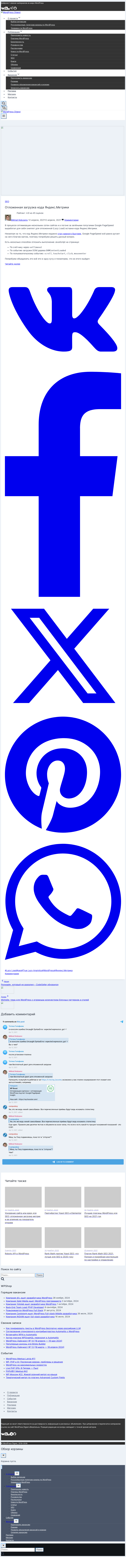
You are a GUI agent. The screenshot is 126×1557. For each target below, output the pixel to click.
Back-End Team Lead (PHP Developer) (25, 1307)
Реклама (12, 91)
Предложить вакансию (21, 78)
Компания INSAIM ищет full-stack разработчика (30, 1316)
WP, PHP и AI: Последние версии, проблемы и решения (34, 1362)
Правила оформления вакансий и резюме (30, 85)
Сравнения (16, 68)
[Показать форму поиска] (3, 103)
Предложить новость (21, 35)
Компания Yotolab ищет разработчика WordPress (31, 1304)
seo (19, 970)
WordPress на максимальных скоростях (26, 1365)
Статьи (14, 55)
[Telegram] (12, 9)
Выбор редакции (18, 22)
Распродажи (17, 48)
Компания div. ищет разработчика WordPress (29, 1298)
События (12, 71)
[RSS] (6, 9)
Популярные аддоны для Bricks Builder (26, 1344)
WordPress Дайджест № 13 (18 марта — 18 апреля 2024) (35, 1347)
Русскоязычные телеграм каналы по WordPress (33, 25)
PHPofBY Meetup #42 (17, 1371)
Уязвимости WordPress (21, 28)
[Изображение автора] (8, 220)
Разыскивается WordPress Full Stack (24, 1310)
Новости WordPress (20, 51)
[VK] (3, 9)
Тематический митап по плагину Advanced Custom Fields (35, 1377)
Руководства (17, 45)
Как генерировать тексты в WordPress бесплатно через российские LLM (43, 1328)
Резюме (14, 81)
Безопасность (17, 42)
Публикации (13, 1395)
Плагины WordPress (20, 38)
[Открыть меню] (4, 116)
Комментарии (71, 220)
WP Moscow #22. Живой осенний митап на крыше (31, 1374)
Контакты (12, 97)
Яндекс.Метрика (63, 970)
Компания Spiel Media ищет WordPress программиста (33, 1301)
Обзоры (14, 65)
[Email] (9, 9)
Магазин (12, 94)
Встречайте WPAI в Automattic (21, 1334)
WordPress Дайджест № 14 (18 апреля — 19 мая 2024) (34, 1341)
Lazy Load (11, 970)
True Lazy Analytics (32, 970)
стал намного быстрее (69, 233)
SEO (13, 58)
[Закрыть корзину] (3, 1455)
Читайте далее (12, 264)
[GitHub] (15, 9)
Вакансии (12, 1402)
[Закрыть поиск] (3, 1545)
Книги (13, 61)
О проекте (12, 1392)
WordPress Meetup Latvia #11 (20, 1358)
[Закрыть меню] (1, 1467)
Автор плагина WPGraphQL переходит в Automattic (32, 1337)
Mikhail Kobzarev (19, 220)
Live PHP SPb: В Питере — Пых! (22, 1368)
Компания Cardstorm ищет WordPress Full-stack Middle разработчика (41, 1313)
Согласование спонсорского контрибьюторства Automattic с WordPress (42, 1331)
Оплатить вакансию (20, 88)
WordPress (48, 970)
